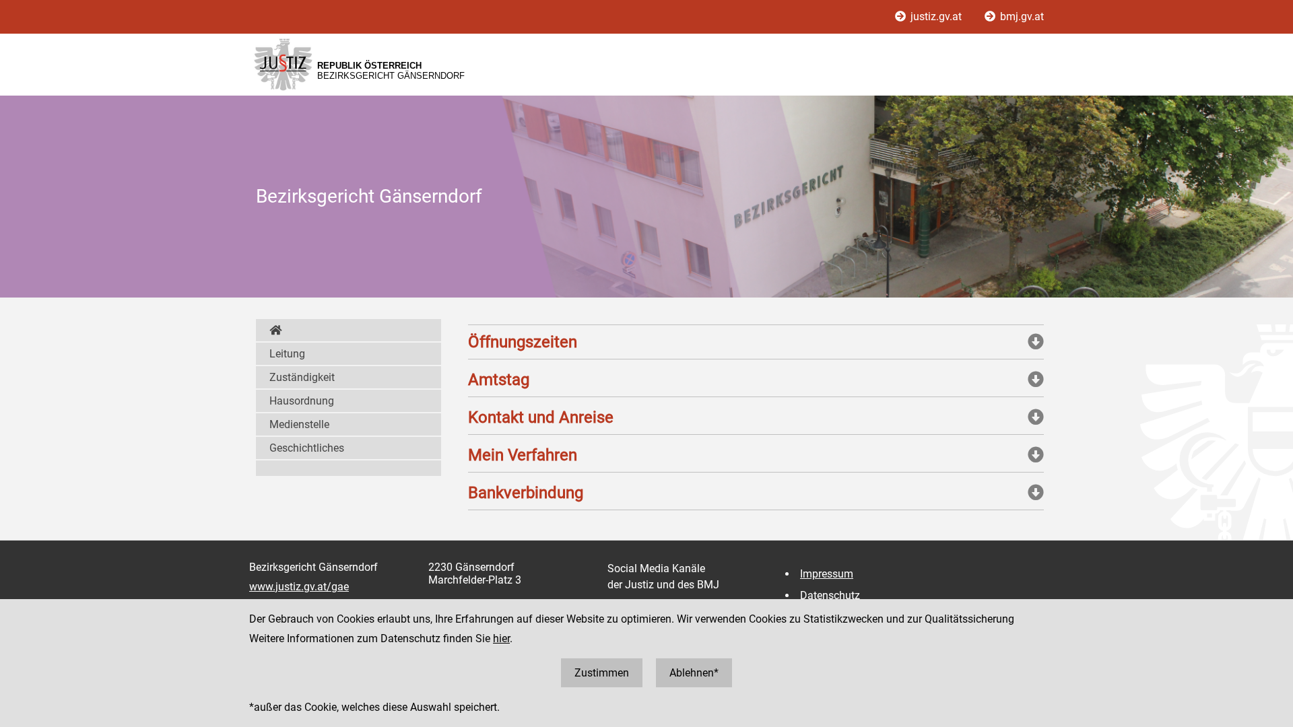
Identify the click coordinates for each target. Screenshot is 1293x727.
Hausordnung (301, 400)
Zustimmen (601, 672)
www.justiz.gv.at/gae (299, 586)
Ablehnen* (694, 672)
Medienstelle (299, 424)
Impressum (826, 573)
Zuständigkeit (302, 377)
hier (501, 638)
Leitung (287, 353)
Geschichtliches (306, 448)
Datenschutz (830, 595)
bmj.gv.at (1020, 16)
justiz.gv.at (936, 16)
